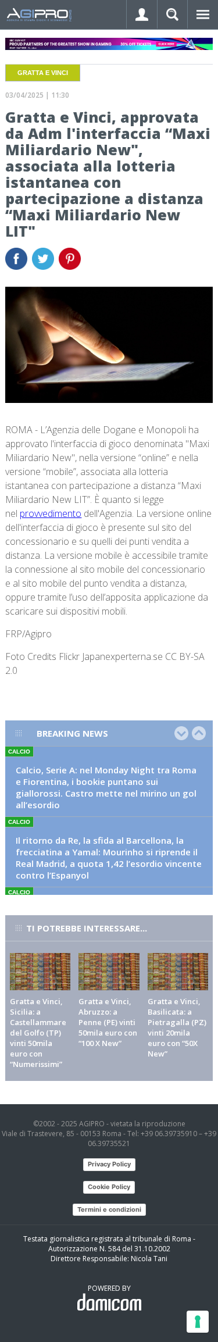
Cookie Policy (109, 1187)
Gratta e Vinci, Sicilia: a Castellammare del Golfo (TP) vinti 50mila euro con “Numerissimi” (38, 1032)
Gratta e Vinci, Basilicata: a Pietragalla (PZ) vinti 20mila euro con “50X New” (177, 1027)
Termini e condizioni (109, 1209)
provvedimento (50, 513)
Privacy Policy (109, 1164)
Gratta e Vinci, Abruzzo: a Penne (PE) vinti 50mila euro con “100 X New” (107, 1022)
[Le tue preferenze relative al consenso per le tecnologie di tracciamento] (198, 1322)
